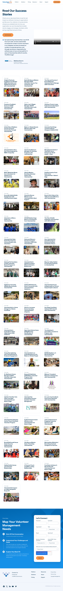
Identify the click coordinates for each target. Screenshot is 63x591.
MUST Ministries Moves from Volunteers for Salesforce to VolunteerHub (10, 175)
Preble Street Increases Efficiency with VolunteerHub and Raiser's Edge (31, 422)
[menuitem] (17, 2)
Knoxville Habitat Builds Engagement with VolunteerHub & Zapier (11, 197)
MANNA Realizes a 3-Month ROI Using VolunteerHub (50, 354)
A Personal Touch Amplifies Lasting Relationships (29, 466)
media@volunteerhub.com (17, 576)
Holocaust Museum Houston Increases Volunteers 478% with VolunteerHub (30, 241)
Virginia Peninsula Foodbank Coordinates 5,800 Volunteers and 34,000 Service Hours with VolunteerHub (10, 83)
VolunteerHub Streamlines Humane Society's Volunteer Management (30, 399)
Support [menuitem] (43, 577)
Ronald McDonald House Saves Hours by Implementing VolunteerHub (11, 445)
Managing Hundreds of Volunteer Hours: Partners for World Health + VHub (50, 152)
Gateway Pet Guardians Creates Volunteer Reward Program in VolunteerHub (10, 264)
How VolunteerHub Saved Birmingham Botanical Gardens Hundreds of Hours (49, 241)
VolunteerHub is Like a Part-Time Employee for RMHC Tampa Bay (10, 151)
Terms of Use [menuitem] (53, 574)
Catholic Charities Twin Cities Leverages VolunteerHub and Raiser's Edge (10, 399)
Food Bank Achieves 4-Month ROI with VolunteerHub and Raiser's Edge (50, 467)
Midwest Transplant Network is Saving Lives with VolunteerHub (51, 375)
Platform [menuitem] (33, 571)
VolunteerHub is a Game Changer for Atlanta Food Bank (11, 309)
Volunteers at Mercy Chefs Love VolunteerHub (10, 219)
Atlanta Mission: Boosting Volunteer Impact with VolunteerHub (29, 175)
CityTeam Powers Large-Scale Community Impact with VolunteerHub (51, 106)
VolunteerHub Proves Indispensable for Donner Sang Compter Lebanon (51, 286)
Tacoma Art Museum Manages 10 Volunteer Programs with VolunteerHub (30, 152)
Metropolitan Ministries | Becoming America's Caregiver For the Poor (51, 444)
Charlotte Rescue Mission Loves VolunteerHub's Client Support (30, 197)
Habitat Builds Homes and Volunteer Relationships (10, 466)
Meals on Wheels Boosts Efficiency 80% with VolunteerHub (31, 128)
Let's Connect (8, 35)
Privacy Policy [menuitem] (53, 572)
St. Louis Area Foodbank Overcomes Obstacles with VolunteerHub (51, 398)
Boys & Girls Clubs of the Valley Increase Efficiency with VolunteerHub (51, 197)
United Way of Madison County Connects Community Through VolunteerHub (10, 129)
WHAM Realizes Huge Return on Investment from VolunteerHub (30, 219)
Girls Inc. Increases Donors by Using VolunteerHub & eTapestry (29, 310)
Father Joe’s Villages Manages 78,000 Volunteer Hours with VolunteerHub (30, 106)
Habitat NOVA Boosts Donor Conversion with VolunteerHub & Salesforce (30, 287)
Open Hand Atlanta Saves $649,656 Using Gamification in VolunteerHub (31, 332)
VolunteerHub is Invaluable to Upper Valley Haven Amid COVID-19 (9, 332)
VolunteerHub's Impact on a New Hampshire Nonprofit (10, 489)
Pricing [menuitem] (33, 577)
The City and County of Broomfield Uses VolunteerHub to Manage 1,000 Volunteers (51, 82)
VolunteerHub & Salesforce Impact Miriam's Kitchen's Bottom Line (29, 264)
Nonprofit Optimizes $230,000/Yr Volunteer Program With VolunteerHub (30, 376)
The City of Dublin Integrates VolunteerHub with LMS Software (51, 219)
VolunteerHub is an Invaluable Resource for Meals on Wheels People (31, 354)
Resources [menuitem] (43, 571)
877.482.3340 (14, 574)
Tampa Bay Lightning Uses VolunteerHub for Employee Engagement (10, 354)
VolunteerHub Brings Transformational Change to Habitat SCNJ (51, 128)
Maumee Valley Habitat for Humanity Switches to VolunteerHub (50, 263)
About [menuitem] (42, 574)
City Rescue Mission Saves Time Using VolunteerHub (30, 444)
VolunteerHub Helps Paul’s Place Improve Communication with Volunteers (10, 241)
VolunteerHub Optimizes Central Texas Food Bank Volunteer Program (11, 421)
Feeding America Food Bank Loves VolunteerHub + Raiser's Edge (51, 175)
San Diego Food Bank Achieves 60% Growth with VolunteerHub (50, 309)
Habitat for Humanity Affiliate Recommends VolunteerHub (10, 286)
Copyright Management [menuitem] (55, 576)
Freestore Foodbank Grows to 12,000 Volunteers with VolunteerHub (10, 106)
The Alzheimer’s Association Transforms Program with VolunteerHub (51, 332)
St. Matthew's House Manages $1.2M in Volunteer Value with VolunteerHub (10, 376)
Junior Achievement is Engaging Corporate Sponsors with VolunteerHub (50, 422)
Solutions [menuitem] (33, 574)
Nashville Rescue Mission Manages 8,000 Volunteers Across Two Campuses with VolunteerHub (31, 83)
